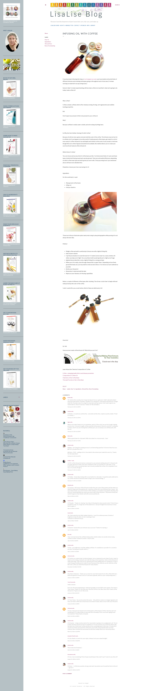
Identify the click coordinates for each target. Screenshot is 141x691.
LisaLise (69, 411)
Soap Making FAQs (8, 472)
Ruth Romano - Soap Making (10, 470)
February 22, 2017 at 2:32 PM (74, 417)
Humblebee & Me (7, 435)
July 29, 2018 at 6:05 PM (73, 530)
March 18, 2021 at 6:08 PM (73, 616)
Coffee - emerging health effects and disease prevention (78, 373)
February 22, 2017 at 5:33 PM (74, 431)
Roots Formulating (50, 45)
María (69, 436)
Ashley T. (70, 460)
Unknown (70, 556)
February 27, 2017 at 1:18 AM (74, 470)
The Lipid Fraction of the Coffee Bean (73, 380)
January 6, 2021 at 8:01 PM (73, 593)
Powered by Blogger (83, 683)
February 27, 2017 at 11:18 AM (74, 480)
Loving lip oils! (6, 458)
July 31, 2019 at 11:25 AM (73, 551)
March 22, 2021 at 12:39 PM (74, 631)
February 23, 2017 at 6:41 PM (74, 456)
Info (88, 25)
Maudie (69, 485)
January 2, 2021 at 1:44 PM (73, 577)
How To (62, 25)
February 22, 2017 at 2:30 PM (74, 406)
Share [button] (46, 33)
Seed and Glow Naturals (9, 456)
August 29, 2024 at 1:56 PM (74, 659)
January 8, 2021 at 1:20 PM (73, 603)
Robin (69, 397)
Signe (69, 422)
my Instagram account (90, 79)
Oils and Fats (48, 43)
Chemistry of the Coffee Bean (71, 377)
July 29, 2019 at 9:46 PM (73, 540)
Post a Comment (67, 673)
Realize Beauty (7, 462)
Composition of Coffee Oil (70, 375)
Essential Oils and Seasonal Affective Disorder (10, 452)
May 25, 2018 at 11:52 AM (73, 508)
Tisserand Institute (8, 450)
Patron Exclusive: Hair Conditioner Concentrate (9, 437)
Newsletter (69, 25)
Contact (77, 25)
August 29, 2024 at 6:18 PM (74, 670)
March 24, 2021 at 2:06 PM (73, 650)
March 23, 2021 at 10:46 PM (74, 640)
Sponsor (83, 25)
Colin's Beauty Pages (8, 441)
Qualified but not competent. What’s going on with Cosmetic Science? (11, 465)
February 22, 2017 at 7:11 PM (74, 440)
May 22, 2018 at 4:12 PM (73, 496)
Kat (68, 534)
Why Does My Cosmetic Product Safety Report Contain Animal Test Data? (11, 444)
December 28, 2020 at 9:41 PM (74, 567)
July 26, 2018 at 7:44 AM (73, 520)
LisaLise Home (55, 25)
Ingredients (48, 41)
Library (92, 25)
